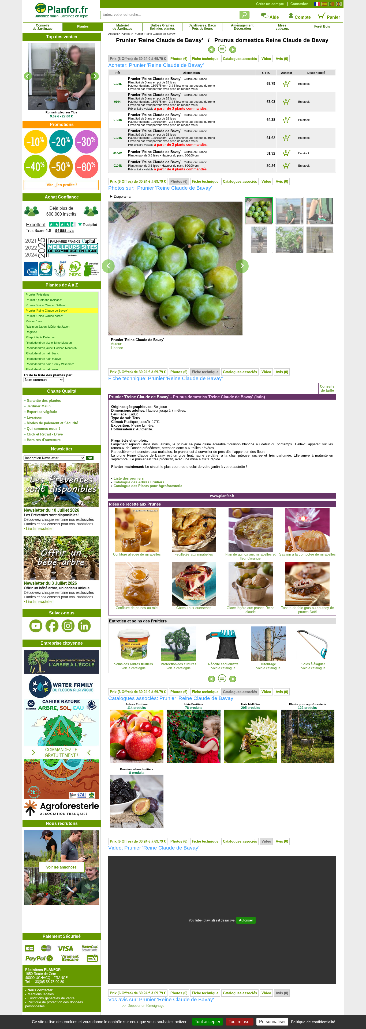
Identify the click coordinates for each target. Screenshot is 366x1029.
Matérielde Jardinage (122, 27)
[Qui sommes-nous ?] (61, 241)
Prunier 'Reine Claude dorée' (44, 316)
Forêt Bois (322, 26)
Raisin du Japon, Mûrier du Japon (47, 326)
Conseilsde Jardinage (43, 27)
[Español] (323, 4)
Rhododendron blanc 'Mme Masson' (49, 342)
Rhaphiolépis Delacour (40, 337)
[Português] (330, 4)
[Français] (316, 4)
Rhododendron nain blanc (42, 353)
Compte (302, 17)
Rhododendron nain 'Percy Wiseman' (50, 364)
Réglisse (31, 332)
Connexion (299, 4)
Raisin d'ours (34, 321)
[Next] (95, 76)
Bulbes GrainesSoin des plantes (162, 27)
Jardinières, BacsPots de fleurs (202, 27)
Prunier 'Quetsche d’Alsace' (44, 299)
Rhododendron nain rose (42, 369)
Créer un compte (270, 4)
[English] (338, 4)
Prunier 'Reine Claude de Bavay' (47, 310)
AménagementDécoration (242, 27)
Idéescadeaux (282, 27)
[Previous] (28, 76)
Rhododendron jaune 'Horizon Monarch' (51, 348)
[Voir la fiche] (61, 76)
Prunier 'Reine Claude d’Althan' (45, 305)
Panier (333, 17)
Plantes (83, 26)
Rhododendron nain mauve (43, 358)
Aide (274, 17)
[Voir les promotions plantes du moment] (61, 189)
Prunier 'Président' (37, 294)
